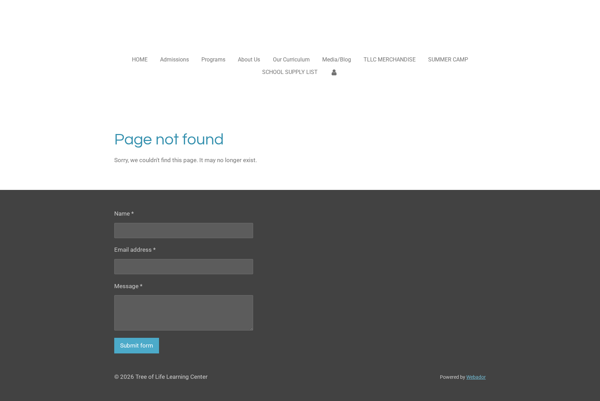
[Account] (334, 72)
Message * (128, 286)
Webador (476, 377)
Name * (124, 213)
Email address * (135, 249)
